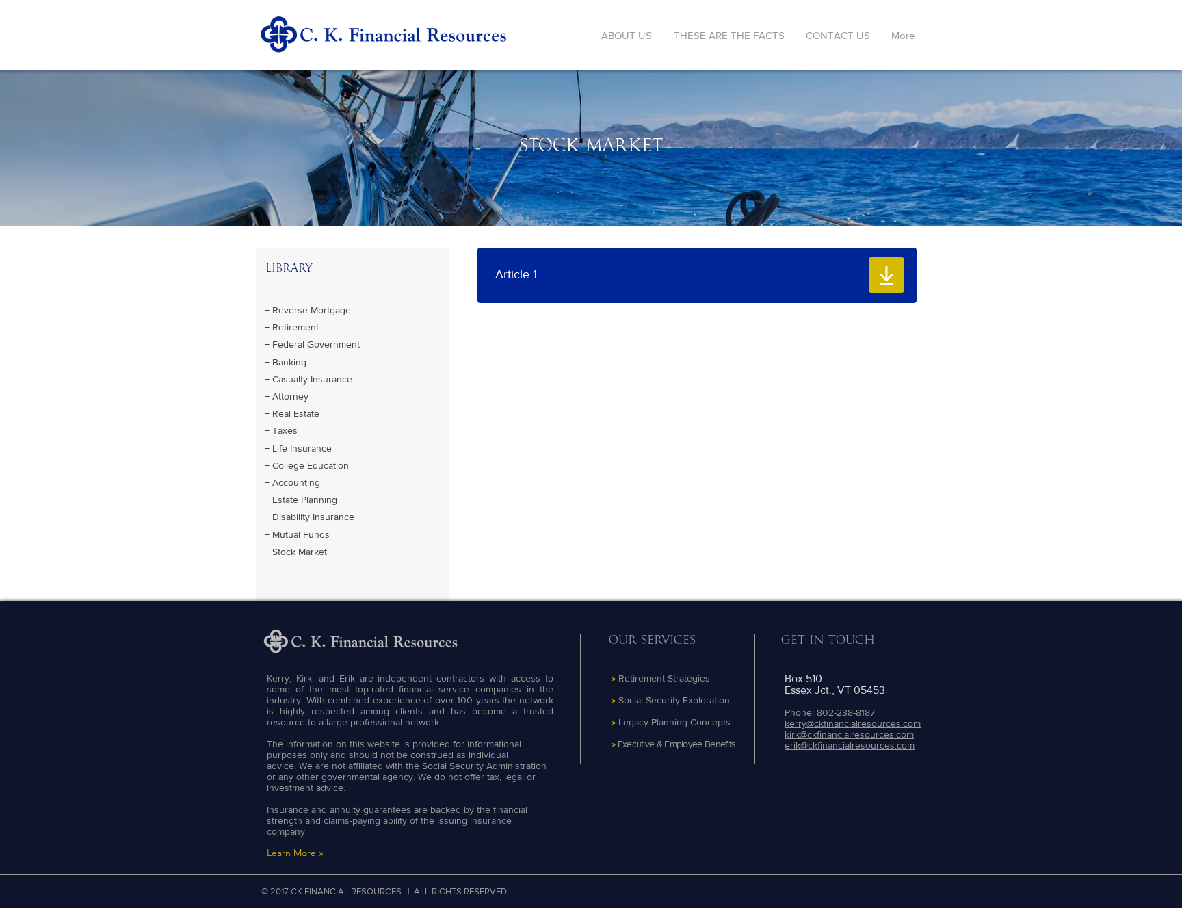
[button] (674, 275)
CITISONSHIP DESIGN (615, 891)
